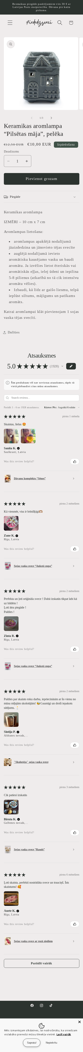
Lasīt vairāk (64, 1034)
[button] (9, 22)
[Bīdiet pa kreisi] (31, 118)
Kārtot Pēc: (50, 407)
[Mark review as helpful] (74, 461)
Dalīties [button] (14, 332)
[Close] (79, 1022)
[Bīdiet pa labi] (51, 118)
